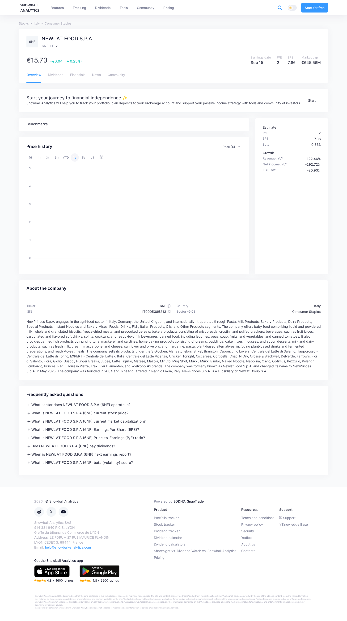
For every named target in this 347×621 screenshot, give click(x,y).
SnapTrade (195, 501)
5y (83, 157)
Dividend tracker (167, 531)
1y (74, 157)
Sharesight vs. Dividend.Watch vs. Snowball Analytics (195, 551)
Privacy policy (252, 524)
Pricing (159, 557)
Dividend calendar (168, 538)
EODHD (179, 501)
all (92, 157)
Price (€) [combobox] (229, 147)
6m (57, 157)
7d (30, 157)
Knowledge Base (295, 524)
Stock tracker (164, 524)
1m (39, 157)
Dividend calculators (169, 544)
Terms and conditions (257, 518)
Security (247, 531)
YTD (66, 157)
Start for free (315, 8)
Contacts (248, 551)
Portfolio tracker (166, 518)
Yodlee (246, 538)
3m (48, 157)
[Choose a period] (101, 157)
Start (312, 100)
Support (289, 518)
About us (248, 544)
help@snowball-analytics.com (68, 547)
